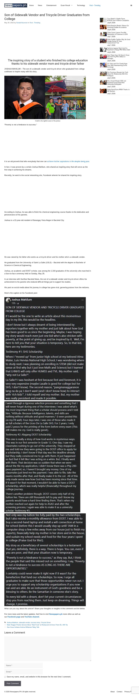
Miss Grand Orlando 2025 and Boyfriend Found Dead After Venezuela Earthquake (116, 82)
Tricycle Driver (46, 622)
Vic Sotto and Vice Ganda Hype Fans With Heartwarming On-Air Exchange (117, 65)
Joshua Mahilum (12, 622)
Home (31, 5)
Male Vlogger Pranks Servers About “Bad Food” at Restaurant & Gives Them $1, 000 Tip (37, 625)
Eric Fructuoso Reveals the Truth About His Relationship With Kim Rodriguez (117, 74)
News (40, 5)
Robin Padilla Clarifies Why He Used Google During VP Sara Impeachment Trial (118, 41)
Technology (81, 5)
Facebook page (13, 617)
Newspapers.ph (55, 614)
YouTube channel (31, 617)
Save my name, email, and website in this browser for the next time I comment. (39, 677)
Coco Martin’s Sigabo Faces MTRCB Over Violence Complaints (118, 19)
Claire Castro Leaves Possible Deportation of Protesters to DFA (117, 33)
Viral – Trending (94, 5)
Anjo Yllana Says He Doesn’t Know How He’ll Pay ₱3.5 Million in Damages (118, 56)
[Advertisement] (47, 43)
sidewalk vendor (24, 622)
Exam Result (65, 5)
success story (35, 622)
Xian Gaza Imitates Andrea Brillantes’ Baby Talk (23, 627)
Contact (119, 692)
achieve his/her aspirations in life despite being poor (68, 161)
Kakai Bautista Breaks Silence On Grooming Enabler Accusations (118, 26)
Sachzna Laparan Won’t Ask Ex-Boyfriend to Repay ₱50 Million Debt (118, 49)
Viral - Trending (35, 23)
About (112, 692)
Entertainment (51, 5)
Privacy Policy (129, 692)
